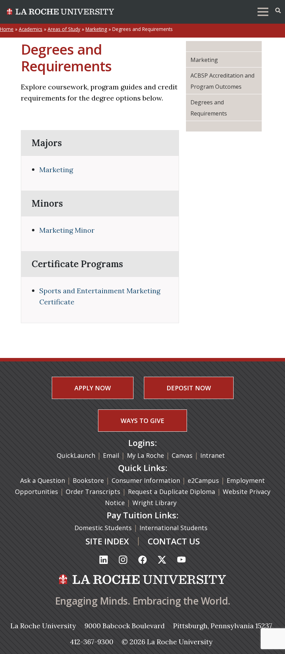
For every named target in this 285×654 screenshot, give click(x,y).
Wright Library (154, 503)
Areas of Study (64, 29)
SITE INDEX (107, 541)
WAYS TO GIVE (142, 420)
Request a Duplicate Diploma (172, 491)
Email (111, 455)
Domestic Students (103, 528)
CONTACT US (174, 541)
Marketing (96, 29)
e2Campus (203, 480)
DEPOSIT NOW (188, 388)
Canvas (182, 455)
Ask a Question (42, 480)
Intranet (212, 455)
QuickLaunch (76, 455)
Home (7, 29)
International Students (174, 528)
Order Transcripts (94, 491)
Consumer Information (146, 480)
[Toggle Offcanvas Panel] (278, 10)
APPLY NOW (92, 388)
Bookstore (88, 480)
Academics (30, 29)
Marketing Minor (67, 230)
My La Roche (145, 455)
